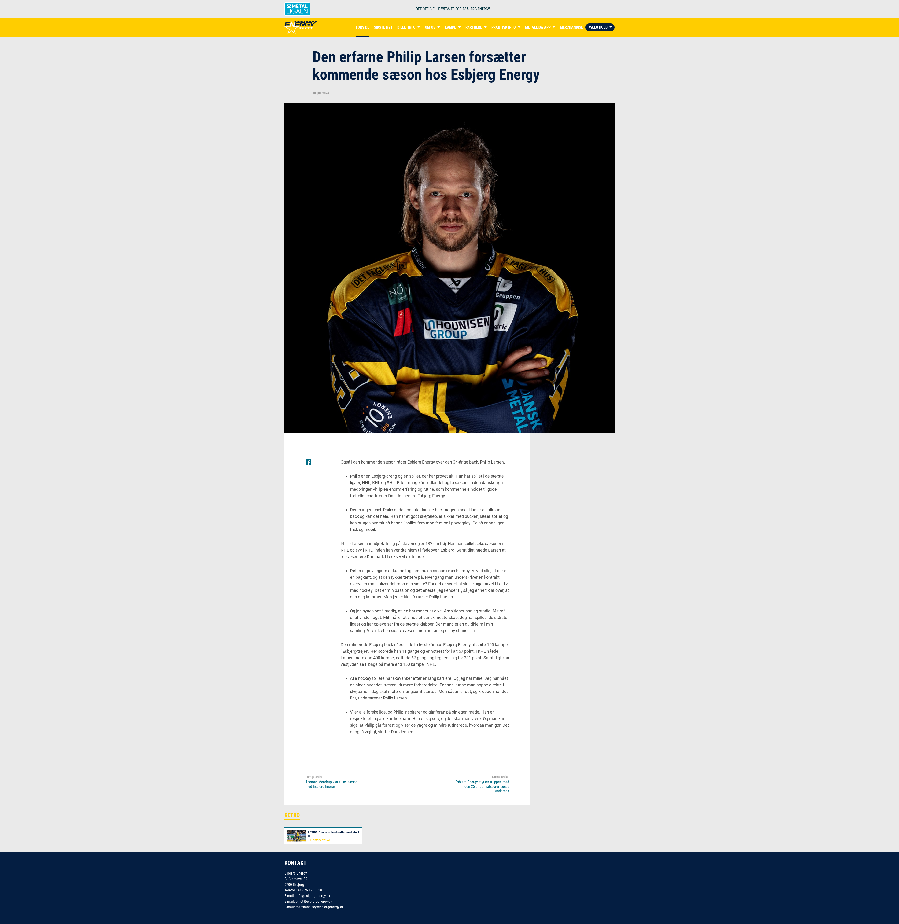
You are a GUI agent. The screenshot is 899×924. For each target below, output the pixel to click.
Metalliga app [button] (538, 27)
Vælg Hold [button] (598, 27)
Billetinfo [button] (406, 27)
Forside (362, 27)
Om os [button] (430, 27)
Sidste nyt (383, 27)
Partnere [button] (473, 27)
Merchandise (571, 27)
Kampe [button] (450, 27)
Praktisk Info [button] (503, 27)
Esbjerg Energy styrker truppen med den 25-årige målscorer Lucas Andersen (482, 786)
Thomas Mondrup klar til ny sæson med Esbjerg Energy (331, 784)
